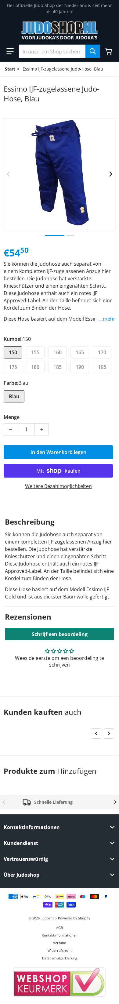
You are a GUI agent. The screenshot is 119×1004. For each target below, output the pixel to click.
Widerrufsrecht (60, 950)
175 (13, 367)
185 (57, 367)
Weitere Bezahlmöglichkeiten (58, 486)
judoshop (49, 918)
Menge (12, 417)
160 (57, 352)
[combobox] (59, 51)
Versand (59, 942)
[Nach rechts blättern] (110, 174)
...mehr (107, 318)
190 (80, 367)
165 (80, 352)
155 (35, 352)
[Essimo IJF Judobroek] (70, 235)
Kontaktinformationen (60, 935)
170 (102, 352)
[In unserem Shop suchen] (92, 51)
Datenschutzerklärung (59, 958)
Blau (14, 396)
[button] (10, 51)
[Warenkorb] (109, 51)
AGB (59, 927)
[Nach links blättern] (8, 174)
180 (35, 367)
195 (102, 367)
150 (13, 352)
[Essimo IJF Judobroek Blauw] (54, 235)
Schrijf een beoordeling (60, 634)
